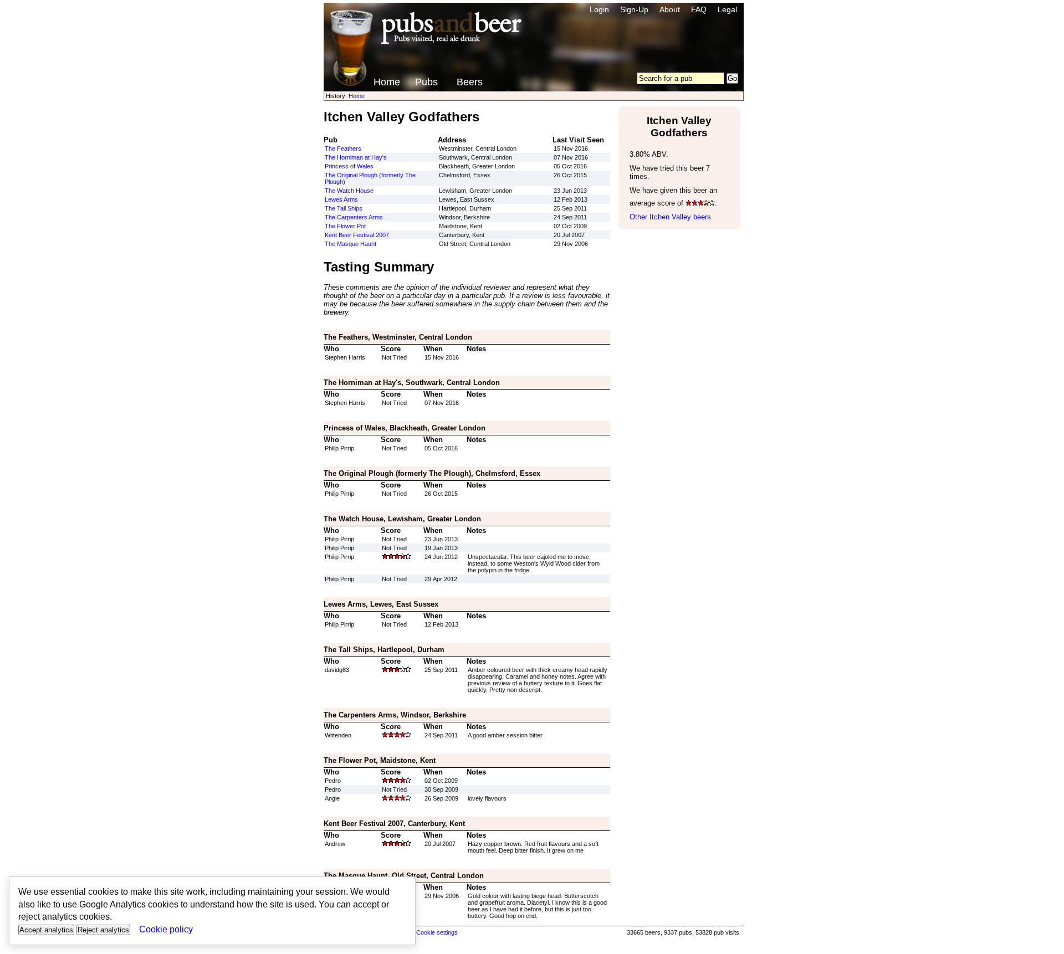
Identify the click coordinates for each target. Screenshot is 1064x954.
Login (599, 9)
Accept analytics (46, 930)
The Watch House (349, 190)
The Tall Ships (343, 208)
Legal (727, 9)
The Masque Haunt (350, 243)
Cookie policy (166, 929)
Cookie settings (437, 932)
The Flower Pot (345, 226)
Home (387, 82)
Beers (470, 82)
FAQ (699, 9)
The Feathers (343, 148)
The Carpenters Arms (354, 217)
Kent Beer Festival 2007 (357, 235)
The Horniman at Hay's (356, 157)
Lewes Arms (341, 199)
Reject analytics (103, 930)
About (669, 9)
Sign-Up (634, 9)
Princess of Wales (349, 166)
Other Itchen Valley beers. (671, 217)
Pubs (426, 82)
